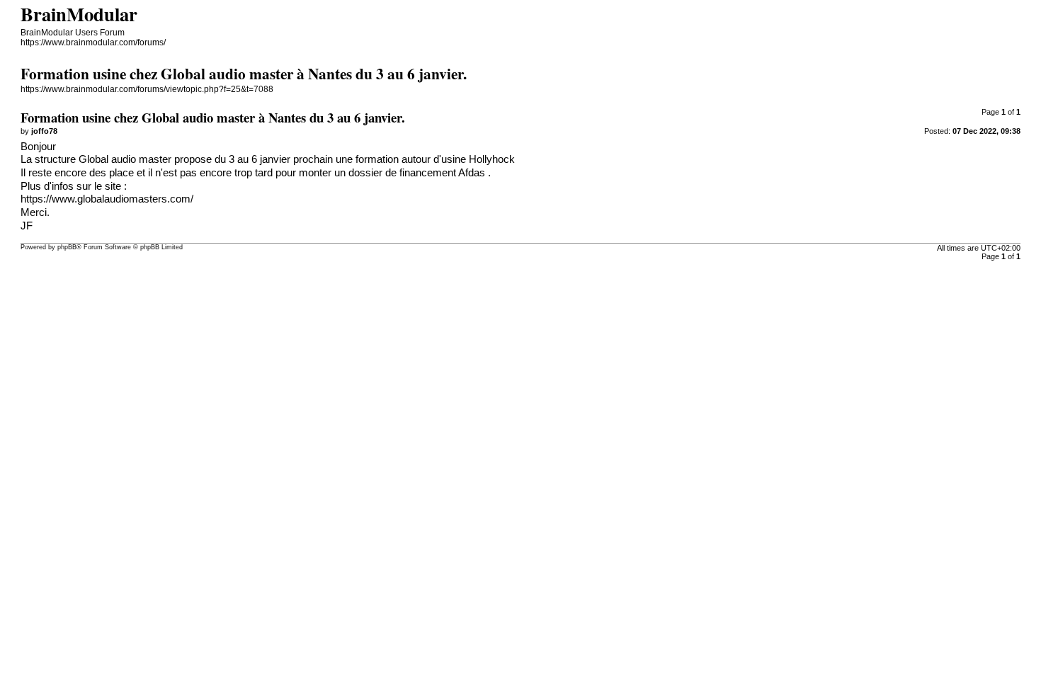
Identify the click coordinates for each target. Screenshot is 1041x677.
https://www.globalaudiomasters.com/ (107, 199)
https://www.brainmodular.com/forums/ (93, 42)
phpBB (66, 247)
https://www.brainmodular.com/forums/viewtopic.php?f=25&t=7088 (147, 89)
